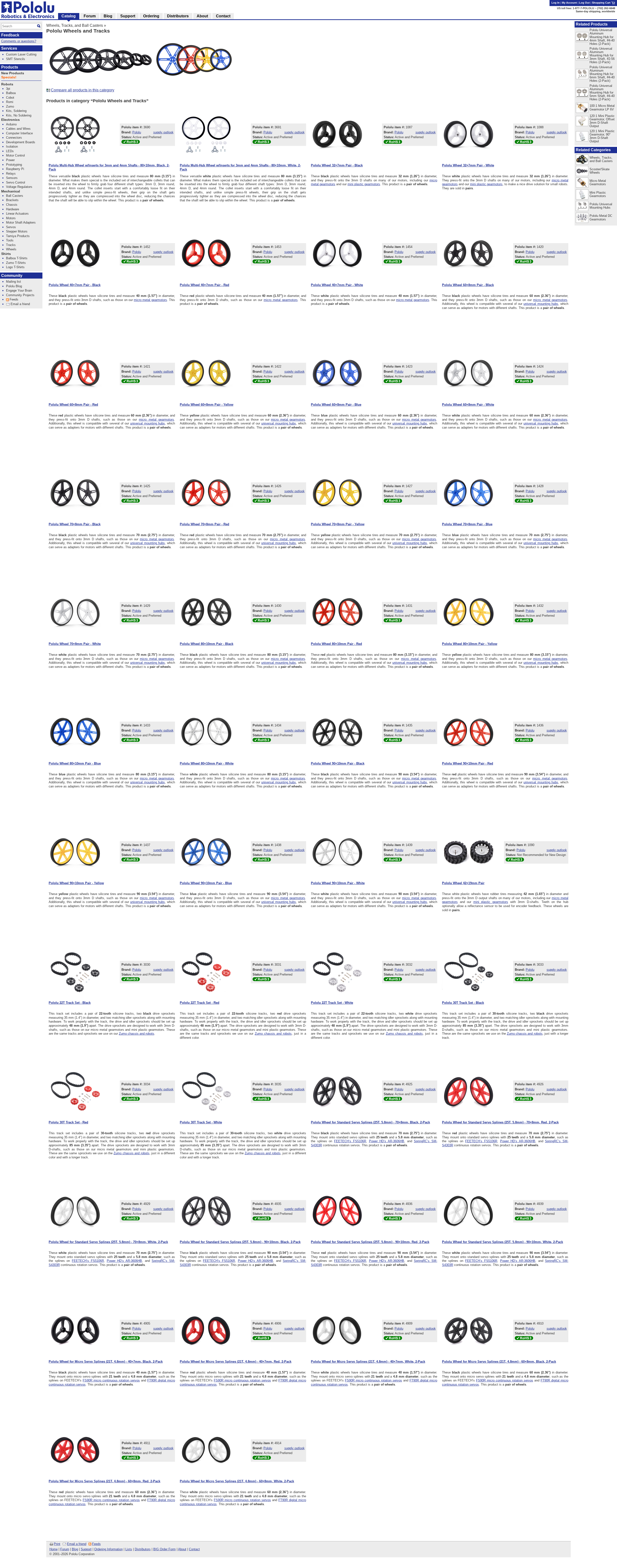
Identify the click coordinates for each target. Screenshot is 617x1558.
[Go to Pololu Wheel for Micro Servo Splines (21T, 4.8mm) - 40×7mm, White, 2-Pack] (337, 1331)
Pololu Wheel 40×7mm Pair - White (337, 285)
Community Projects (20, 295)
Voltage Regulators (19, 187)
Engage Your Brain (19, 290)
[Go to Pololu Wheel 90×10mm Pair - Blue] (206, 852)
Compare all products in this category (82, 90)
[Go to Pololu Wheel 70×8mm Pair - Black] (75, 493)
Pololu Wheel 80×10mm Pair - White (207, 763)
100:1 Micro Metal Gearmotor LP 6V (602, 107)
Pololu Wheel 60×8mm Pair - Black (468, 285)
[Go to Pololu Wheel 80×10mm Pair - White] (206, 733)
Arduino (11, 124)
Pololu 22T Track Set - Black (70, 1002)
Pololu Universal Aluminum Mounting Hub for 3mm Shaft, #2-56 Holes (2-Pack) (602, 55)
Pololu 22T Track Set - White (332, 1002)
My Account (569, 2)
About (182, 1549)
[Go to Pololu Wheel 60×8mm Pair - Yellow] (206, 374)
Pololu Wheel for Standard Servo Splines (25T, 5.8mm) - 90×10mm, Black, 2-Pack (240, 1242)
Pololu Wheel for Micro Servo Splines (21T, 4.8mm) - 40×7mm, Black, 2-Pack (106, 1361)
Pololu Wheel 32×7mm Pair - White (468, 165)
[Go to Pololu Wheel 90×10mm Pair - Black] (337, 733)
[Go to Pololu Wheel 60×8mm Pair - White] (468, 374)
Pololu (136, 132)
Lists (128, 1549)
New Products (12, 73)
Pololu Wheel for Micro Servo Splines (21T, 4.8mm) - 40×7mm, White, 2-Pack (368, 1361)
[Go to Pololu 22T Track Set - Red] (206, 972)
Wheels (11, 249)
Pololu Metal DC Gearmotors (601, 217)
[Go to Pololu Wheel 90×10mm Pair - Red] (468, 733)
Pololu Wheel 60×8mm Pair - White (468, 404)
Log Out (584, 2)
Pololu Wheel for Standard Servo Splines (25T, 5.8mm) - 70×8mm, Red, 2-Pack (500, 1122)
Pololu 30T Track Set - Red (68, 1122)
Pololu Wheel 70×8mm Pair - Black (75, 524)
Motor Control (15, 155)
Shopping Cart (601, 2)
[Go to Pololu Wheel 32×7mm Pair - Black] (337, 135)
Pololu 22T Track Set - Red (199, 1002)
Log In (555, 2)
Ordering (151, 16)
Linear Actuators (17, 213)
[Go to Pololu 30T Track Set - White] (206, 1092)
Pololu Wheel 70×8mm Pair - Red (204, 524)
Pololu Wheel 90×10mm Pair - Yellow (76, 883)
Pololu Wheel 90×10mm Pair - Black (337, 763)
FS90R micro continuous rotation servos (111, 1380)
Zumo (10, 106)
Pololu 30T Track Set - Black (463, 1002)
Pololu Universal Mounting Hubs (601, 205)
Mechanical (10, 191)
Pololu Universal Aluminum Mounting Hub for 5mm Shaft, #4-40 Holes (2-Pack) (602, 92)
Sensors (12, 178)
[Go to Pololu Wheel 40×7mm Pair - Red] (206, 254)
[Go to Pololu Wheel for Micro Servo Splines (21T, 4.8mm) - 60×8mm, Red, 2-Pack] (75, 1450)
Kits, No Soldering (18, 115)
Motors (11, 218)
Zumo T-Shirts (16, 263)
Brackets (12, 200)
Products (9, 67)
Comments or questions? (18, 41)
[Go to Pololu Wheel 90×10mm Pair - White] (337, 852)
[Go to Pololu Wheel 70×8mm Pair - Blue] (468, 493)
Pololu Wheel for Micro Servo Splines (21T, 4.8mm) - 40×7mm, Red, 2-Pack (235, 1361)
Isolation (12, 146)
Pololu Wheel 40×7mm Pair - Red (204, 285)
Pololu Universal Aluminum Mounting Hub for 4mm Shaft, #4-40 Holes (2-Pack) (602, 36)
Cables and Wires (18, 128)
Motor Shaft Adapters (21, 222)
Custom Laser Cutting (21, 54)
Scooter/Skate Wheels (600, 170)
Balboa (11, 93)
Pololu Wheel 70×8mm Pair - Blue (467, 524)
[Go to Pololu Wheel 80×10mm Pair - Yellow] (468, 613)
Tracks (11, 245)
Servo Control (15, 182)
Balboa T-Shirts (16, 258)
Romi (9, 102)
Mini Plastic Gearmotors (598, 194)
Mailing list (13, 281)
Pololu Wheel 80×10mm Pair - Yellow (469, 644)
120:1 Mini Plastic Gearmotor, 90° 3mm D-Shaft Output (602, 136)
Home (53, 1549)
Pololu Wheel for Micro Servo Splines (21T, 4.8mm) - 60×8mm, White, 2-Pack (237, 1481)
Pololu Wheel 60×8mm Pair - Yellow (206, 404)
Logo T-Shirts (15, 267)
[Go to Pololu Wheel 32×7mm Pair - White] (468, 135)
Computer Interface (19, 133)
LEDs (10, 151)
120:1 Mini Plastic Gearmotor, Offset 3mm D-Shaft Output (602, 121)
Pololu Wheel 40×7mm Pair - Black (75, 285)
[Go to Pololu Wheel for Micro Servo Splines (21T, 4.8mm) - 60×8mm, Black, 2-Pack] (468, 1331)
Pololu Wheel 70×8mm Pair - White (75, 644)
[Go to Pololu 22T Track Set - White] (337, 972)
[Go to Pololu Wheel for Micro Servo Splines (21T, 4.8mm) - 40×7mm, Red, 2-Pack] (206, 1331)
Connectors (14, 137)
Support (86, 1549)
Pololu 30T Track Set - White (201, 1122)
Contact (194, 1549)
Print (57, 1544)
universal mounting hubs (540, 304)
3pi (8, 88)
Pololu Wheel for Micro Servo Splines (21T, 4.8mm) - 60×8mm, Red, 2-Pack (104, 1481)
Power (10, 160)
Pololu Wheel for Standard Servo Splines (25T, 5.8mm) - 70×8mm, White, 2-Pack (108, 1242)
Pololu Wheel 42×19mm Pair (463, 883)
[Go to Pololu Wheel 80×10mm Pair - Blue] (75, 733)
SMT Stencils (15, 59)
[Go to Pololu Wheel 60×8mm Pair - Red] (75, 374)
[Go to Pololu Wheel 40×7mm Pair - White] (337, 254)
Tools (9, 240)
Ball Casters (14, 196)
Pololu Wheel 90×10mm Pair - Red (467, 763)
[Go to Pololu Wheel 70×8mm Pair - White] (75, 613)
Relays (11, 173)
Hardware (12, 209)
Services (9, 48)
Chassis (11, 204)
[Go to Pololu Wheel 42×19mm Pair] (468, 852)
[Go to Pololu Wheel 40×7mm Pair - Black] (75, 254)
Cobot (10, 97)
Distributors (143, 1549)
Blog (75, 1549)
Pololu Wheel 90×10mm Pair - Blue (206, 883)
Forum (64, 1549)
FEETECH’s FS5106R (350, 1141)
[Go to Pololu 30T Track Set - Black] (468, 972)
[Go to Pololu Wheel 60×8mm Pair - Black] (468, 254)
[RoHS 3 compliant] (130, 142)
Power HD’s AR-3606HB (386, 1141)
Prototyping (14, 164)
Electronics (10, 120)
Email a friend (76, 1544)
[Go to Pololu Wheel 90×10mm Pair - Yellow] (75, 852)
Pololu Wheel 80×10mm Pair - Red (336, 644)
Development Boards (20, 142)
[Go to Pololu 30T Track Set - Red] (75, 1092)
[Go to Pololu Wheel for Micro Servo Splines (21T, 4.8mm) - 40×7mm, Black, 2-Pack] (75, 1331)
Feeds (96, 1544)
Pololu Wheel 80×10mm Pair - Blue (75, 763)
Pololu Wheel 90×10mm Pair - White (338, 883)
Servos (11, 227)
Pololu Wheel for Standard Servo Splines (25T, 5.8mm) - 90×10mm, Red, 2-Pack (370, 1242)
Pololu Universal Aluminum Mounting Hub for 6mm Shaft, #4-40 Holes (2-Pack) (602, 73)
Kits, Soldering (16, 111)
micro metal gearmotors (150, 300)
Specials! (8, 77)
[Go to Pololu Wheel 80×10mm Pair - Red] (337, 613)
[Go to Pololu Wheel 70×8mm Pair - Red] (206, 493)
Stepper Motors (16, 231)
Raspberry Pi (15, 169)
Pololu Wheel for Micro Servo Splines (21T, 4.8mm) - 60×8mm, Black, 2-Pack (499, 1361)
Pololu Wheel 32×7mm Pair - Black (337, 165)
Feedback (10, 35)
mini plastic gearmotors (364, 184)
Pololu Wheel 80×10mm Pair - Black (206, 644)
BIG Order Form (164, 1549)
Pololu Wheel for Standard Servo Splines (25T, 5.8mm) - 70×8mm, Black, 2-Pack (370, 1122)
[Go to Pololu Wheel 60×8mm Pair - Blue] (337, 374)
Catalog (68, 16)
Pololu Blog (14, 286)
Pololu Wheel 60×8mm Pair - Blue (336, 404)
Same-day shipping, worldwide (595, 11)
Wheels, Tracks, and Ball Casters (74, 25)
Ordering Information (108, 1549)
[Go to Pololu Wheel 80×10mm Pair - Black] (206, 613)
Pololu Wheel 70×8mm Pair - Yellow (337, 524)
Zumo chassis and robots (136, 1033)
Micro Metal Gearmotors (598, 182)
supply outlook (163, 132)
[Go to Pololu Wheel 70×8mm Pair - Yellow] (337, 493)
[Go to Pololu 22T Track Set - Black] (75, 972)
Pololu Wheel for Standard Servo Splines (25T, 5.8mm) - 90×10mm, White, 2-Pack (502, 1242)
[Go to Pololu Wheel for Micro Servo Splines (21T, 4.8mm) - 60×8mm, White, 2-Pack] (206, 1450)
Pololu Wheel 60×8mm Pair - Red (73, 404)
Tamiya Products (18, 236)
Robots (7, 84)
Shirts (6, 254)
